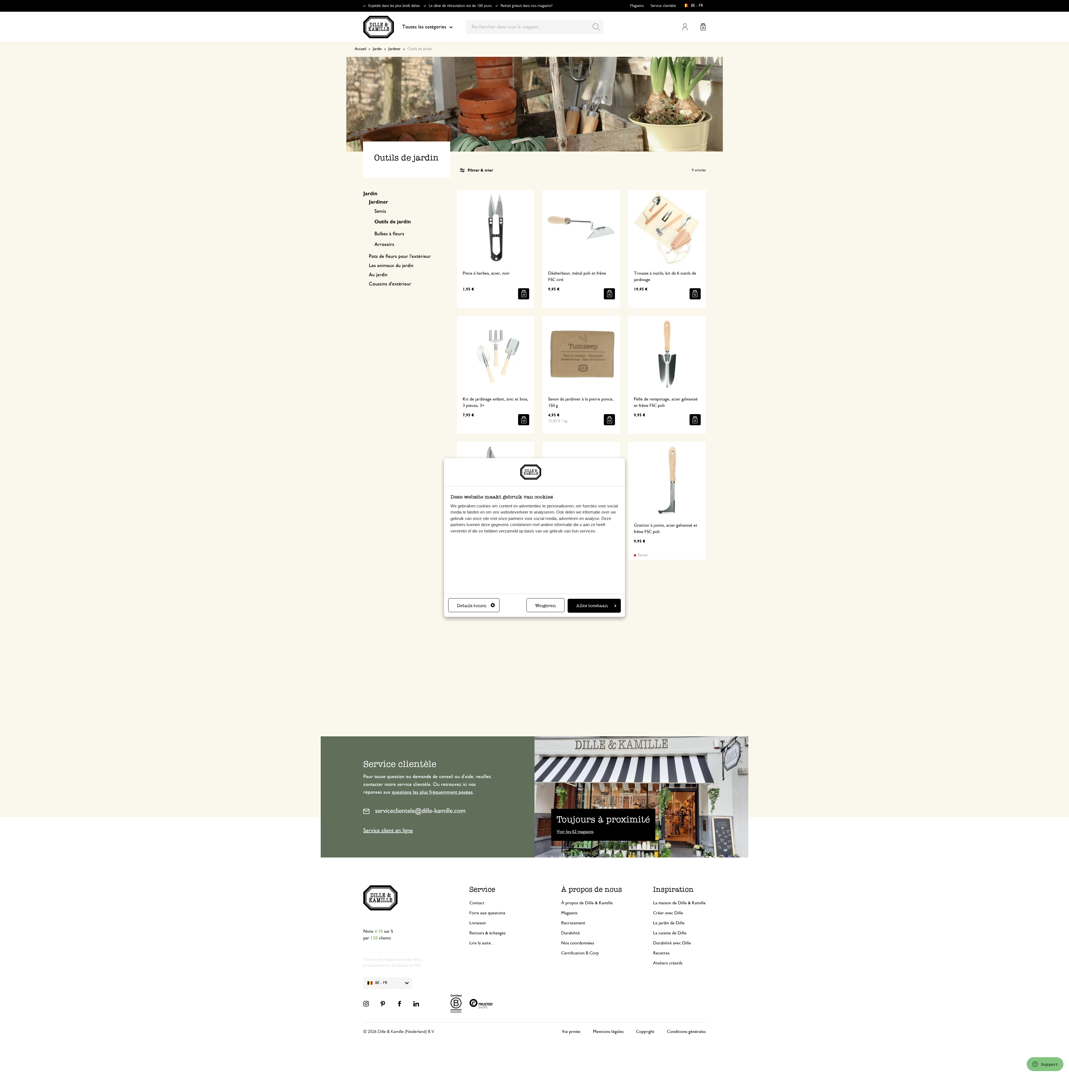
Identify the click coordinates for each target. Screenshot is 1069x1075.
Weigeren (545, 605)
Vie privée (571, 1031)
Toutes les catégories (424, 27)
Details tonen (472, 605)
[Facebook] (399, 1003)
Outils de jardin (392, 221)
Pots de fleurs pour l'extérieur (400, 256)
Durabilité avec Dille (672, 943)
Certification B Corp (580, 953)
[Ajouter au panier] (523, 293)
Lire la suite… (482, 943)
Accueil (360, 49)
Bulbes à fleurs (389, 233)
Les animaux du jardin (391, 265)
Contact (476, 903)
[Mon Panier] (703, 26)
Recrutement (573, 923)
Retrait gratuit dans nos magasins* (527, 6)
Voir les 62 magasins (575, 831)
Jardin (377, 49)
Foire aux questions (487, 913)
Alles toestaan (592, 605)
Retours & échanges (487, 933)
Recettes (661, 953)
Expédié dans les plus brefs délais (394, 6)
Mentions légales (608, 1031)
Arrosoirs (384, 244)
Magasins (637, 6)
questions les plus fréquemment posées (432, 792)
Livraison (477, 923)
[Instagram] (366, 1003)
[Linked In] (416, 1003)
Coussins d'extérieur (390, 284)
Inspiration (673, 889)
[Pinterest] (383, 1003)
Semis (380, 211)
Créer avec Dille (668, 913)
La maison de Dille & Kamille (679, 903)
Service (482, 889)
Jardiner (394, 49)
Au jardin (378, 274)
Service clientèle (663, 6)
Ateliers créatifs (667, 963)
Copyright (645, 1031)
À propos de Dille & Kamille (587, 903)
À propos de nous (591, 889)
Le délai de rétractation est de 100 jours (460, 6)
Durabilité (570, 933)
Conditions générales (686, 1031)
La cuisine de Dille (669, 933)
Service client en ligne (388, 830)
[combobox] (534, 27)
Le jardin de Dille (669, 923)
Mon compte (685, 26)
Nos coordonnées (577, 943)
